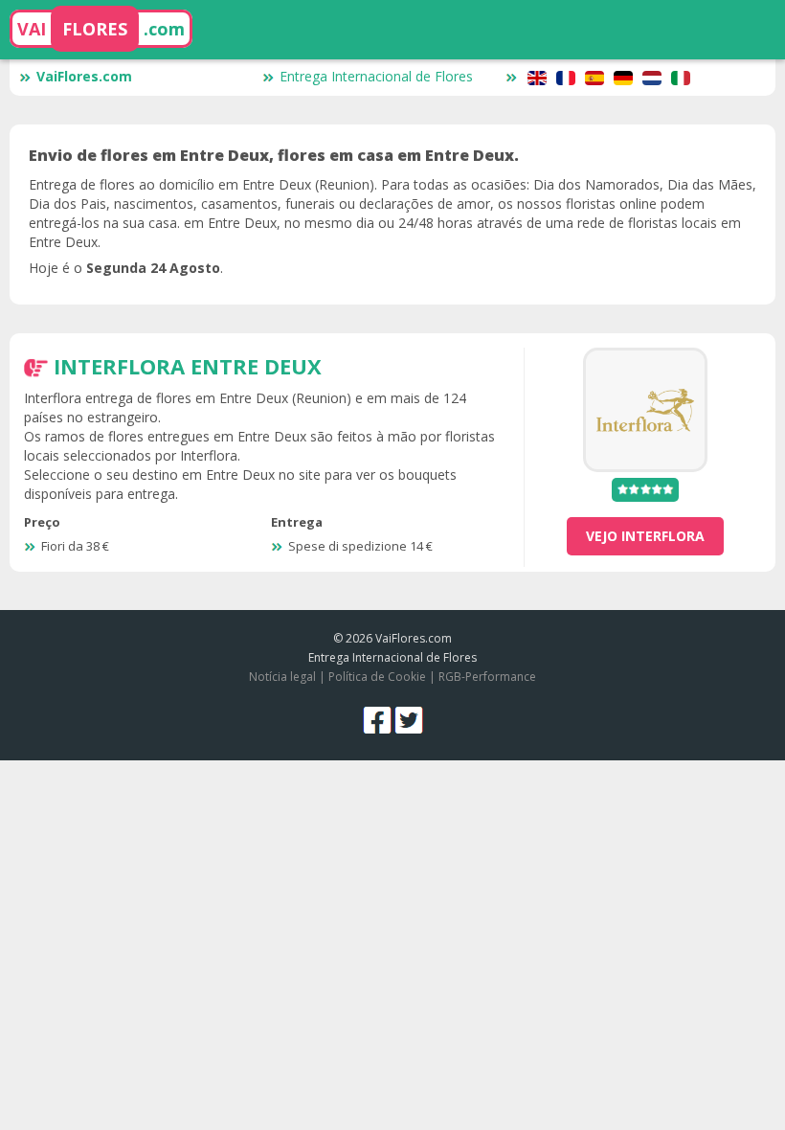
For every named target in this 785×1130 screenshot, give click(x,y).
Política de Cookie (377, 676)
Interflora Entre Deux (188, 365)
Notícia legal (282, 676)
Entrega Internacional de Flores (376, 76)
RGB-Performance (487, 676)
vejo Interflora (645, 536)
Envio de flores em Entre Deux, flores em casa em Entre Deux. (274, 155)
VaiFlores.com (84, 76)
